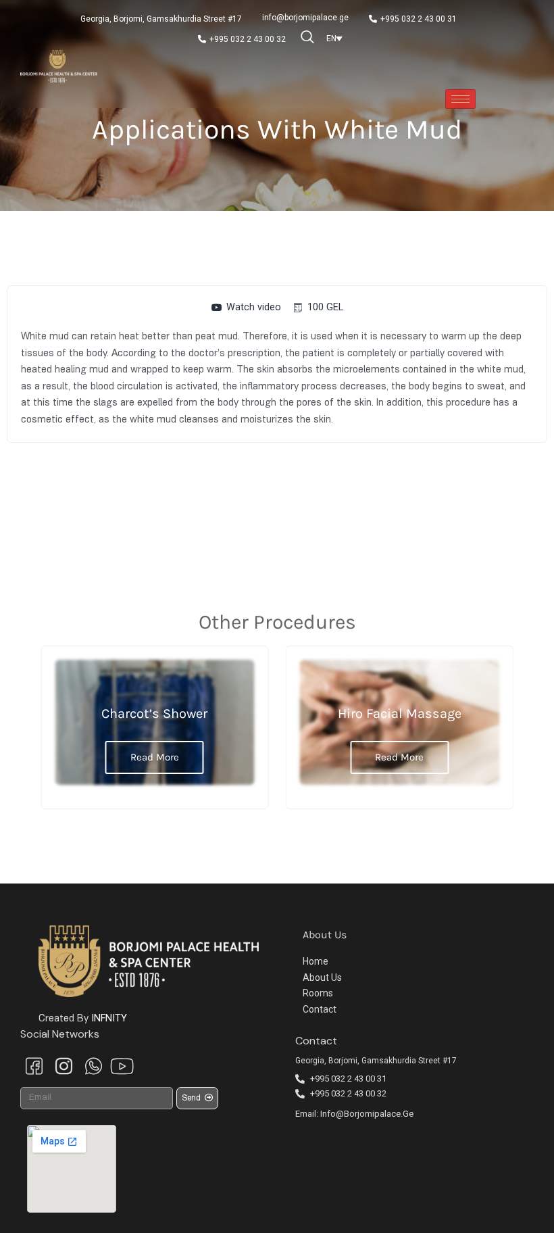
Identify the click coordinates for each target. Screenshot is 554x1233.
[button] (161, 19)
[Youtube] (120, 1065)
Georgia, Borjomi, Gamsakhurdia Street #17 (376, 1060)
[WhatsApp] (93, 1067)
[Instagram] (63, 1067)
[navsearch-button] (307, 38)
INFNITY (109, 1018)
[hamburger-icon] (460, 99)
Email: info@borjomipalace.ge (354, 1114)
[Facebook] (34, 1067)
